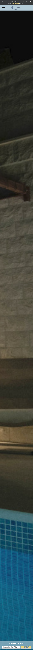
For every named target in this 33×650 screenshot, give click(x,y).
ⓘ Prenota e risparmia (16, 643)
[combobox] (11, 647)
